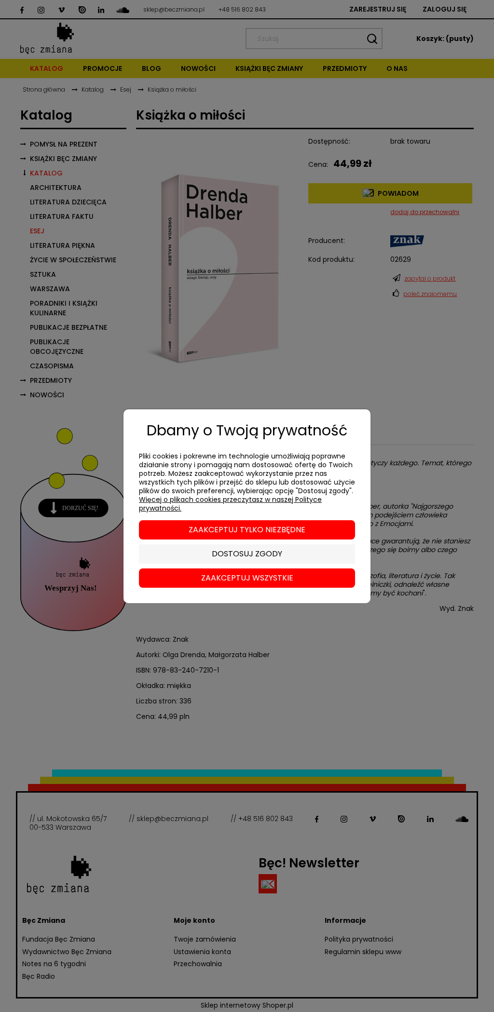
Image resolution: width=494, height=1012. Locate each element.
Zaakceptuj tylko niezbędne (247, 529)
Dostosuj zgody (247, 553)
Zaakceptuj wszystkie (247, 577)
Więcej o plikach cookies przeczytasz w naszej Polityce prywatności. (230, 504)
